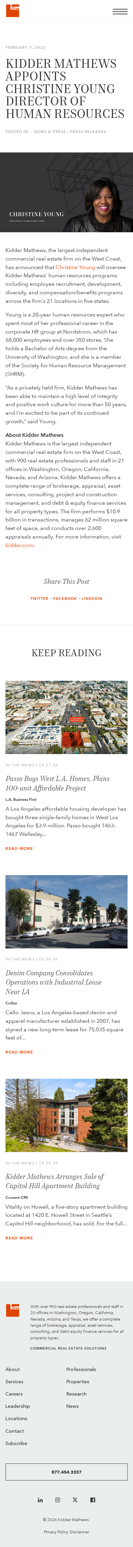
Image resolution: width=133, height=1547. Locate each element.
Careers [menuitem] (14, 1394)
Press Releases (88, 132)
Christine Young (75, 267)
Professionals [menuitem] (81, 1370)
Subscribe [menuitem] (16, 1444)
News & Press (50, 132)
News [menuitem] (72, 1406)
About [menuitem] (12, 1370)
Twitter (39, 598)
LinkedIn (92, 598)
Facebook (65, 598)
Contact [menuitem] (14, 1431)
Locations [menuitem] (16, 1419)
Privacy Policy (56, 1531)
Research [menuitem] (76, 1394)
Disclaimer (79, 1531)
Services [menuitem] (14, 1382)
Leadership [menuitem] (17, 1406)
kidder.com (19, 545)
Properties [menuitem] (77, 1382)
